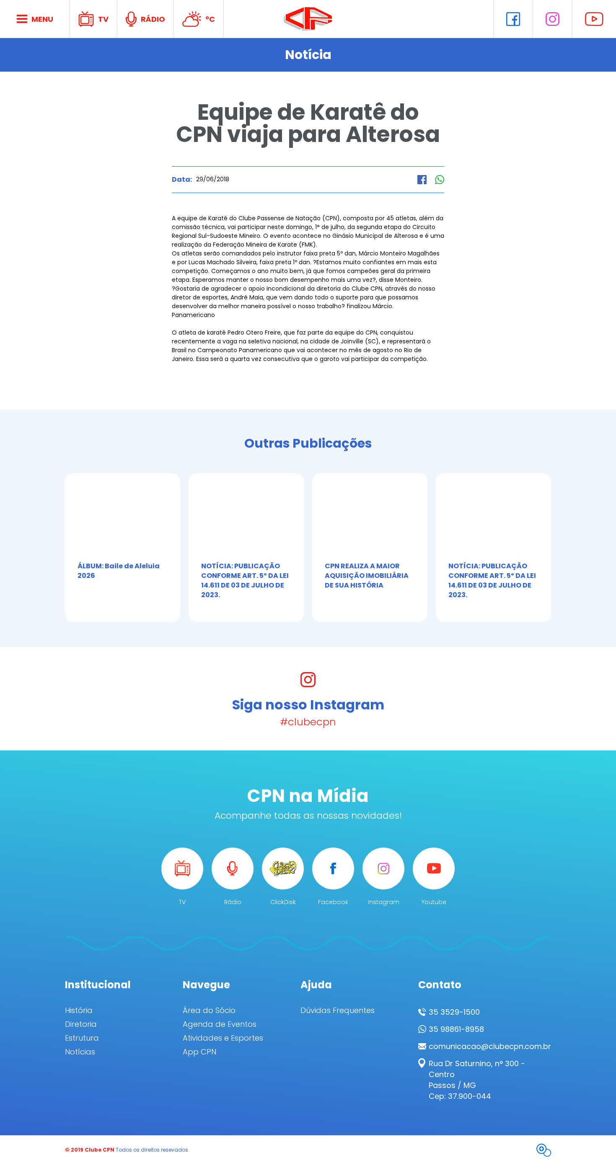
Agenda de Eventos (219, 1024)
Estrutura (82, 1038)
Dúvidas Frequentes (337, 1010)
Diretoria (81, 1024)
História (79, 1010)
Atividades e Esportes (223, 1038)
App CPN (199, 1052)
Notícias (80, 1052)
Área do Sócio (209, 1010)
